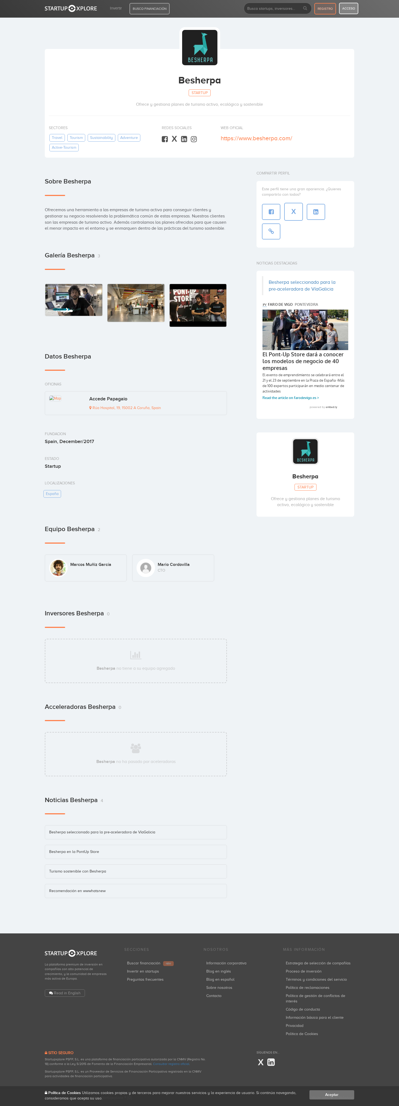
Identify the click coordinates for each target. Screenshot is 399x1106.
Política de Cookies (302, 1034)
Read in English (67, 993)
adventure (129, 138)
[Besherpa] (74, 300)
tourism (76, 138)
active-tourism (64, 147)
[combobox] (278, 8)
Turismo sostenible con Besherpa (77, 871)
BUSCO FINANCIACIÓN (149, 9)
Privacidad (294, 1026)
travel (57, 138)
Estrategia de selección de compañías (318, 963)
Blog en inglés (218, 971)
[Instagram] (194, 139)
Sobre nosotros (219, 988)
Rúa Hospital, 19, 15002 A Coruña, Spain (126, 408)
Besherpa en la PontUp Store (74, 852)
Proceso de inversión (304, 971)
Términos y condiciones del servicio (316, 979)
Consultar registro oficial (171, 1064)
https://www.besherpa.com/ (256, 138)
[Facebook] (165, 139)
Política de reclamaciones (308, 988)
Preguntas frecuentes (145, 979)
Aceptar (331, 1094)
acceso (348, 8)
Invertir (116, 8)
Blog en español (220, 979)
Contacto (213, 996)
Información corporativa (226, 963)
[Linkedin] (184, 139)
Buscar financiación (149, 963)
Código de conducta (303, 1009)
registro (325, 9)
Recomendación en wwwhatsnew (77, 891)
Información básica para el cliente (315, 1017)
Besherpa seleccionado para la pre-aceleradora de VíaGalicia (102, 832)
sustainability (101, 138)
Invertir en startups (143, 971)
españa (52, 494)
